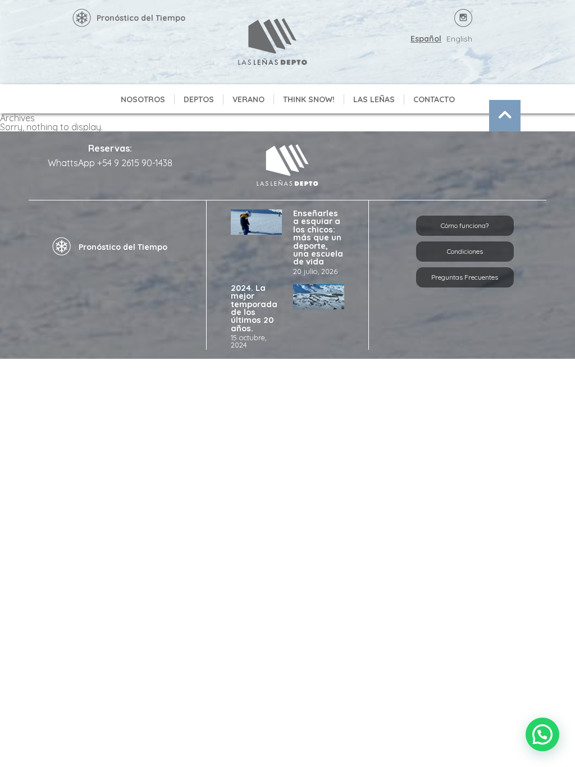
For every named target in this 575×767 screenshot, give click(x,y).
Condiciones (465, 251)
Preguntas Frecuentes (464, 277)
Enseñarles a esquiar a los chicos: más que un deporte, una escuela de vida (318, 237)
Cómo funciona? (465, 225)
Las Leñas (374, 99)
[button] (542, 734)
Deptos (199, 99)
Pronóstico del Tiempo (141, 18)
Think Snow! (309, 99)
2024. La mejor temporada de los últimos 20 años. (254, 308)
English (459, 39)
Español (425, 39)
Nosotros (143, 99)
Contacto (434, 99)
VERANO (248, 99)
